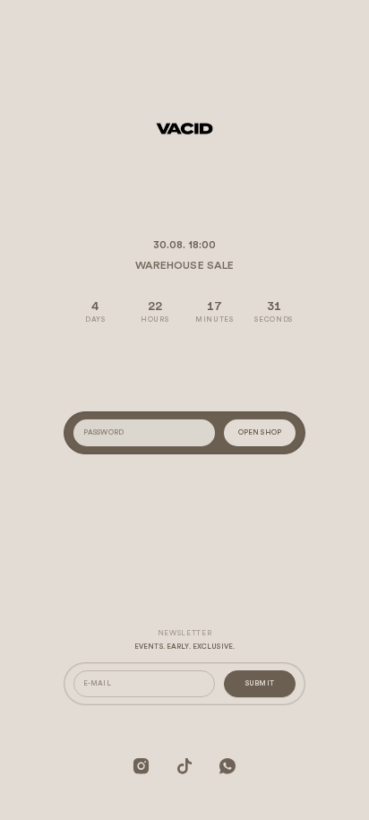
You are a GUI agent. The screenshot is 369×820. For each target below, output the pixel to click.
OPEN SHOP (259, 432)
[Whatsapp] (227, 765)
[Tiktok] (184, 765)
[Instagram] (141, 765)
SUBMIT (259, 683)
